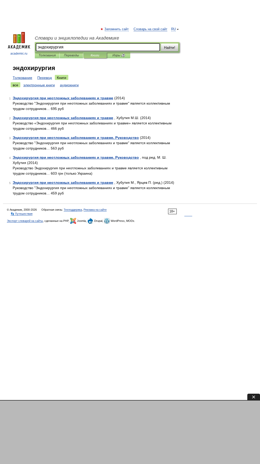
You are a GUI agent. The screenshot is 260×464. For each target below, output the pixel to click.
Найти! (169, 47)
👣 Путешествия (21, 213)
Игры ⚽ (118, 55)
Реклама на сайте (95, 209)
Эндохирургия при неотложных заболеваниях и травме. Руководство (76, 138)
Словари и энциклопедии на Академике (77, 38)
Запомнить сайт (117, 29)
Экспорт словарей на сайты (25, 220)
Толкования (47, 55)
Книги (95, 55)
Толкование (22, 78)
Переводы (71, 55)
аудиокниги (69, 85)
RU (173, 29)
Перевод (44, 78)
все (15, 85)
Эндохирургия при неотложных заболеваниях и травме (63, 98)
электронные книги (39, 85)
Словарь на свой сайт (150, 29)
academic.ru (18, 53)
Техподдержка (73, 209)
